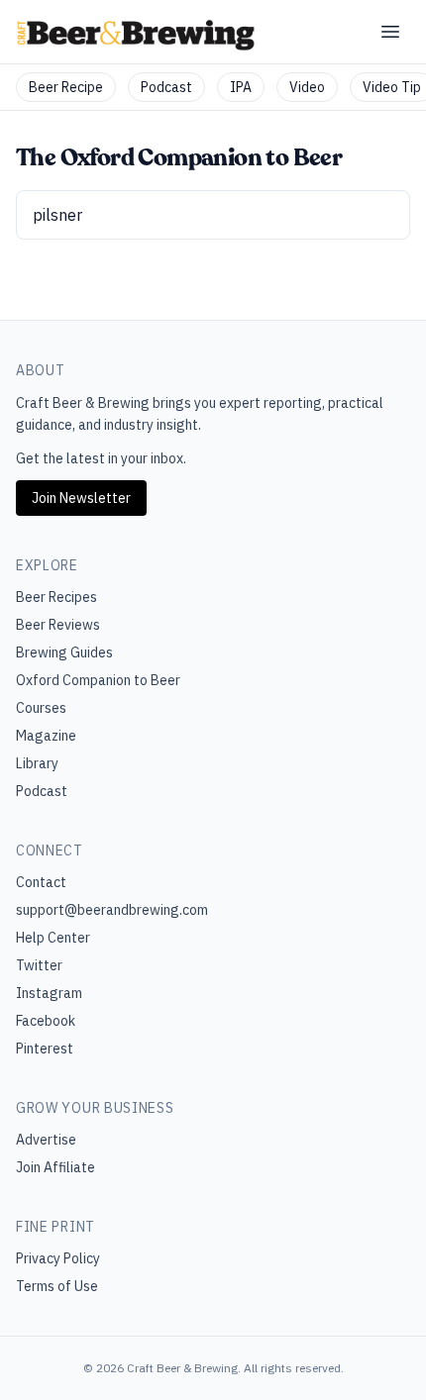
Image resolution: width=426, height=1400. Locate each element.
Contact (41, 882)
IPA (241, 87)
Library (37, 763)
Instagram (49, 993)
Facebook (45, 1021)
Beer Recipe (66, 87)
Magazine (46, 736)
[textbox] (213, 215)
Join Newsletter (81, 498)
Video (307, 87)
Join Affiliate (55, 1167)
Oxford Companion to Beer (98, 680)
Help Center (53, 938)
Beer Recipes (56, 597)
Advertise (46, 1140)
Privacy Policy (58, 1258)
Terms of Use (57, 1286)
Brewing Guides (64, 652)
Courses (41, 708)
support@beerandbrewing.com (112, 910)
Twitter (39, 965)
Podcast (166, 87)
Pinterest (44, 1048)
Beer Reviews (58, 625)
